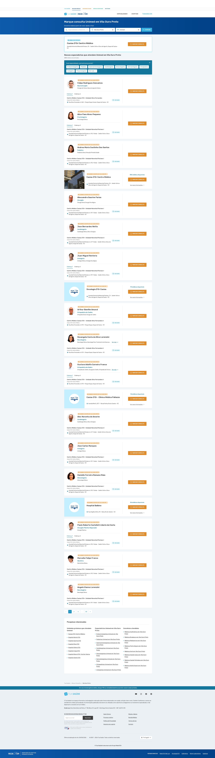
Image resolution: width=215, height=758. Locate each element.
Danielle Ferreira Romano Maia (91, 475)
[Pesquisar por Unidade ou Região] (113, 30)
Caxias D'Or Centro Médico (80, 43)
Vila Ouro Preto (87, 683)
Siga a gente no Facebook (146, 694)
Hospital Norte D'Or (74, 637)
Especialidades (122, 14)
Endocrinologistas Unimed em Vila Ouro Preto (107, 635)
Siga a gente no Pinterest (151, 694)
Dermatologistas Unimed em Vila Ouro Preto (108, 660)
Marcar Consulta (76, 683)
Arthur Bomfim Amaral (87, 309)
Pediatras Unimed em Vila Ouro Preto (108, 639)
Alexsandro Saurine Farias (89, 197)
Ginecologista (120, 67)
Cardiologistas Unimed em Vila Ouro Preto (107, 649)
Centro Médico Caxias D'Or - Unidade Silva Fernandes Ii (85, 321)
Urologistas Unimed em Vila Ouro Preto (108, 670)
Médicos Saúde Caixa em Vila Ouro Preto (135, 656)
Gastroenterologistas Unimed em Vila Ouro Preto (108, 644)
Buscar (147, 30)
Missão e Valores (132, 714)
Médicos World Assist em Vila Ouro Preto (135, 666)
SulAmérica (185, 753)
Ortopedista (144, 67)
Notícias (107, 8)
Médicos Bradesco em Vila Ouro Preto (136, 637)
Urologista (70, 71)
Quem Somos (107, 714)
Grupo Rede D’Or (117, 745)
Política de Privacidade (109, 721)
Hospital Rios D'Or (73, 644)
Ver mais (91, 71)
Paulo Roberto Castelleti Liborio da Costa (96, 525)
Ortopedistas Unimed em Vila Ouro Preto (107, 665)
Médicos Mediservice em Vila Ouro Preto (135, 641)
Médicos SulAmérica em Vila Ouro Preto (135, 633)
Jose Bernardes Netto (87, 226)
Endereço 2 (78, 94)
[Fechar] (149, 62)
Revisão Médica (132, 717)
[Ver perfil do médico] (71, 84)
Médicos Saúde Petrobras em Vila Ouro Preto (137, 661)
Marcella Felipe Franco (87, 558)
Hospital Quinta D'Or (74, 641)
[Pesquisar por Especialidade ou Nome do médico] (87, 30)
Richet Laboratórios (195, 753)
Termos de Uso (132, 721)
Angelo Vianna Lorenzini (88, 587)
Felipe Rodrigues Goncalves (90, 83)
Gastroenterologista (95, 67)
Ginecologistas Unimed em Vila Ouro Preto (107, 654)
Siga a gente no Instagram (141, 694)
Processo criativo (108, 717)
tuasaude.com (147, 14)
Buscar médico (76, 8)
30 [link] (86, 611)
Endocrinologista (72, 67)
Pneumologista (81, 71)
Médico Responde (98, 8)
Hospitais (135, 14)
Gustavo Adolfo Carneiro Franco (92, 364)
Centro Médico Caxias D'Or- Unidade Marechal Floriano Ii (85, 238)
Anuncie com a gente (109, 724)
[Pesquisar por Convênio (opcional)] (139, 30)
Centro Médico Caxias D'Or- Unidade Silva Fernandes (84, 98)
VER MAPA (116, 100)
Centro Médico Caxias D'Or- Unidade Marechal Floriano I (85, 129)
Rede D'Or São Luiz (165, 753)
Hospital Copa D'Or (74, 651)
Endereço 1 (70, 94)
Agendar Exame (87, 8)
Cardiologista (109, 67)
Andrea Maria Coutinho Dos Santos (93, 147)
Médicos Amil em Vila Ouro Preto (135, 651)
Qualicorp (205, 753)
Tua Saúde (67, 8)
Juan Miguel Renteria (87, 256)
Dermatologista (132, 67)
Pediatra (83, 67)
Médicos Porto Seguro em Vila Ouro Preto (136, 647)
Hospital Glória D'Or (74, 647)
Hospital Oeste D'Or (74, 657)
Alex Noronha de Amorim (88, 417)
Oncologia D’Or (176, 753)
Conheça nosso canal (136, 694)
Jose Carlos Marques (87, 446)
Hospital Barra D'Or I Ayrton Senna (79, 654)
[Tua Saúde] (72, 694)
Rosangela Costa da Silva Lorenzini (93, 337)
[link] (90, 611)
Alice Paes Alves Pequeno (89, 114)
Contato (130, 724)
